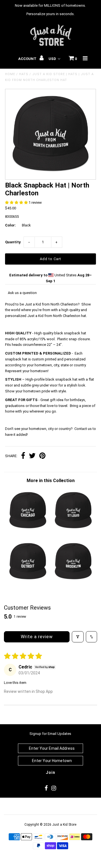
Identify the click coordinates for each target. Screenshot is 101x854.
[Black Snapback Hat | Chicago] (27, 531)
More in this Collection (51, 480)
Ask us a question (22, 293)
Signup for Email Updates (50, 734)
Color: (10, 225)
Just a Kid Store (64, 825)
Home (10, 74)
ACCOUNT (27, 59)
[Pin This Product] (42, 456)
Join (50, 772)
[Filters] (78, 636)
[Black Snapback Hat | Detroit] (27, 582)
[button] (17, 202)
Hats (23, 74)
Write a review (37, 636)
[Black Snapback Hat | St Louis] (73, 531)
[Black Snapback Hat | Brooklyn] (73, 582)
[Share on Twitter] (32, 456)
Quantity (13, 242)
